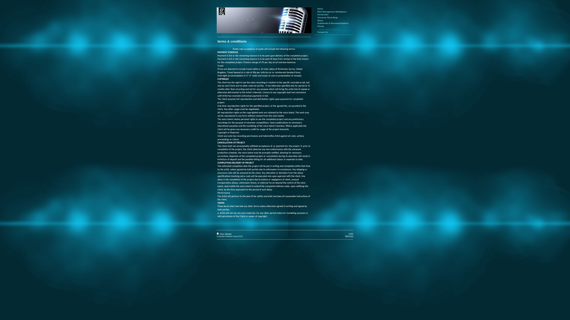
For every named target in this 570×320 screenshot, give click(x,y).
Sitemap (228, 234)
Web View (349, 236)
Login (351, 234)
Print (221, 234)
